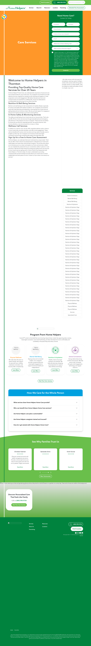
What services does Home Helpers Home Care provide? (32, 402)
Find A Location (45, 2)
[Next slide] (50, 472)
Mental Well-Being (72, 198)
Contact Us (65, 70)
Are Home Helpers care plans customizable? (28, 413)
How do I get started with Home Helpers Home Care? (31, 425)
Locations (55, 8)
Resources (47, 8)
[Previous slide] (40, 472)
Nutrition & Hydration (72, 204)
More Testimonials (45, 476)
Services (31, 8)
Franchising (63, 8)
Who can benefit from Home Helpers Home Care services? (33, 408)
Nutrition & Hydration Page (72, 207)
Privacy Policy (16, 630)
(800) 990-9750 (21, 500)
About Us (38, 8)
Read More (20, 467)
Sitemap (11, 630)
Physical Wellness (72, 303)
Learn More (16, 370)
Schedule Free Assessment (76, 8)
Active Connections (72, 196)
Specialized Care (72, 315)
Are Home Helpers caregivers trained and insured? (30, 419)
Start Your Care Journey (45, 381)
